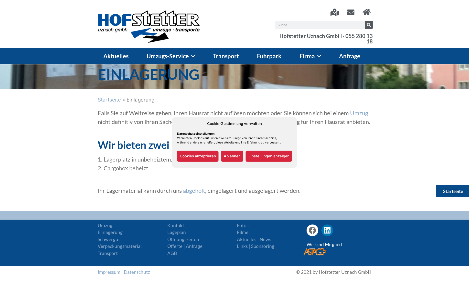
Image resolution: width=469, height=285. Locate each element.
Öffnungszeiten (183, 239)
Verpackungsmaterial (120, 246)
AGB (172, 253)
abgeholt (194, 190)
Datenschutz (137, 272)
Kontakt (175, 225)
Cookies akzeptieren (198, 156)
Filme (242, 232)
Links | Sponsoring (255, 246)
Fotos (242, 225)
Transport (226, 56)
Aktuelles (115, 56)
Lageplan (176, 232)
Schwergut (109, 239)
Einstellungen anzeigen (268, 156)
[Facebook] (312, 230)
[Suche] (369, 25)
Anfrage (349, 56)
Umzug (359, 112)
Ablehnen (232, 156)
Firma (307, 56)
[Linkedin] (327, 230)
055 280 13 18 (359, 39)
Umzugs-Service (168, 56)
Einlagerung (110, 232)
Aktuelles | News (254, 239)
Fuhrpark (269, 56)
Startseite (109, 100)
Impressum (109, 272)
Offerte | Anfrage (185, 246)
